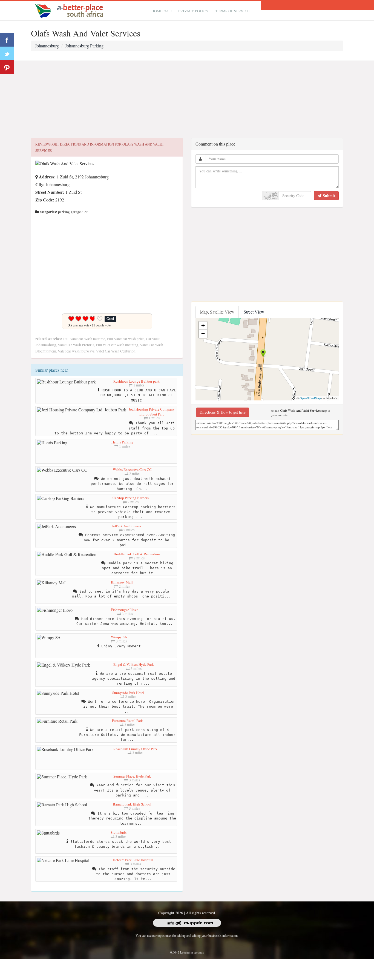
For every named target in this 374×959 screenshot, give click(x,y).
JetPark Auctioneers (126, 525)
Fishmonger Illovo (125, 609)
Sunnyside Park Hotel (128, 692)
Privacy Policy (193, 10)
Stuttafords (118, 832)
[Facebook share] (7, 40)
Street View (254, 312)
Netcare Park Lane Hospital (133, 859)
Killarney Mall (122, 582)
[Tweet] (7, 53)
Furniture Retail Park (127, 720)
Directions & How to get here (223, 412)
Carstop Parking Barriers (131, 497)
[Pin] (7, 67)
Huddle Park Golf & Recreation (137, 553)
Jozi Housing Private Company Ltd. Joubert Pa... (152, 412)
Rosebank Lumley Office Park (135, 748)
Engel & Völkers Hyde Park (133, 664)
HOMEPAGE (161, 10)
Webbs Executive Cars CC (132, 469)
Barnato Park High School (132, 804)
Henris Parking (122, 442)
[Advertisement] (187, 99)
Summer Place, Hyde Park (132, 776)
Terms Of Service (232, 10)
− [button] (203, 333)
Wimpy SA (119, 636)
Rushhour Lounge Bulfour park (136, 381)
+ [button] (203, 325)
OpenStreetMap (310, 398)
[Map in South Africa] (70, 10)
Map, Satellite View (217, 312)
